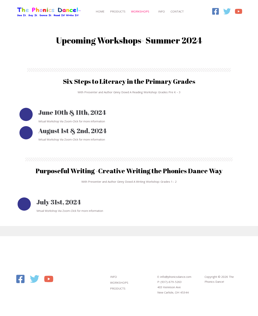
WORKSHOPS (119, 282)
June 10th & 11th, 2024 (72, 112)
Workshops (140, 11)
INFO (113, 277)
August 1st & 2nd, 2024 (72, 130)
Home (100, 11)
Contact (177, 11)
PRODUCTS (117, 288)
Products (117, 11)
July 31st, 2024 (58, 201)
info (161, 11)
